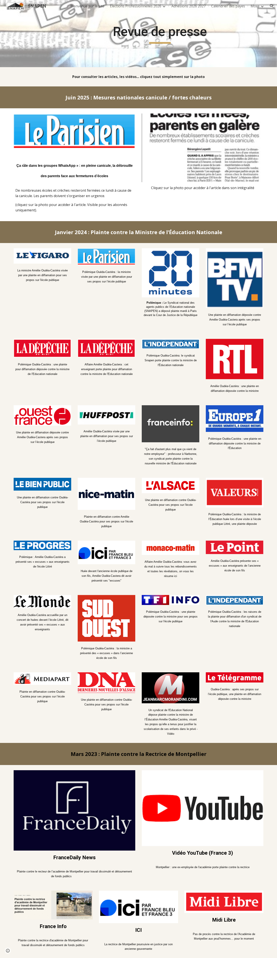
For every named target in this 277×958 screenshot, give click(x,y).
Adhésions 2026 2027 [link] (188, 6)
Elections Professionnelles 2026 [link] (135, 6)
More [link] (255, 6)
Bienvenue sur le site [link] (87, 6)
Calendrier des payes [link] (228, 6)
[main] (160, 33)
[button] (272, 6)
